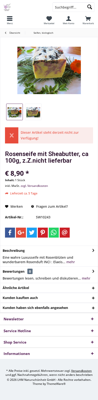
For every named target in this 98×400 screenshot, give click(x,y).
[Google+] (21, 233)
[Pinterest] (43, 233)
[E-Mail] (65, 233)
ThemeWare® (56, 384)
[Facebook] (10, 233)
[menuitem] (10, 20)
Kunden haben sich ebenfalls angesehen (35, 307)
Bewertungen (13, 271)
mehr (70, 262)
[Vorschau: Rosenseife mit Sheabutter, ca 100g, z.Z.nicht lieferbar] (14, 112)
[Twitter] (32, 233)
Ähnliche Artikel (16, 287)
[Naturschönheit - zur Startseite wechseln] (24, 7)
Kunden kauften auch (20, 297)
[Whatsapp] (54, 233)
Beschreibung (14, 250)
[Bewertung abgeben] (49, 167)
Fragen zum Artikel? (51, 206)
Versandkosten (81, 371)
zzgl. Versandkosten (34, 186)
